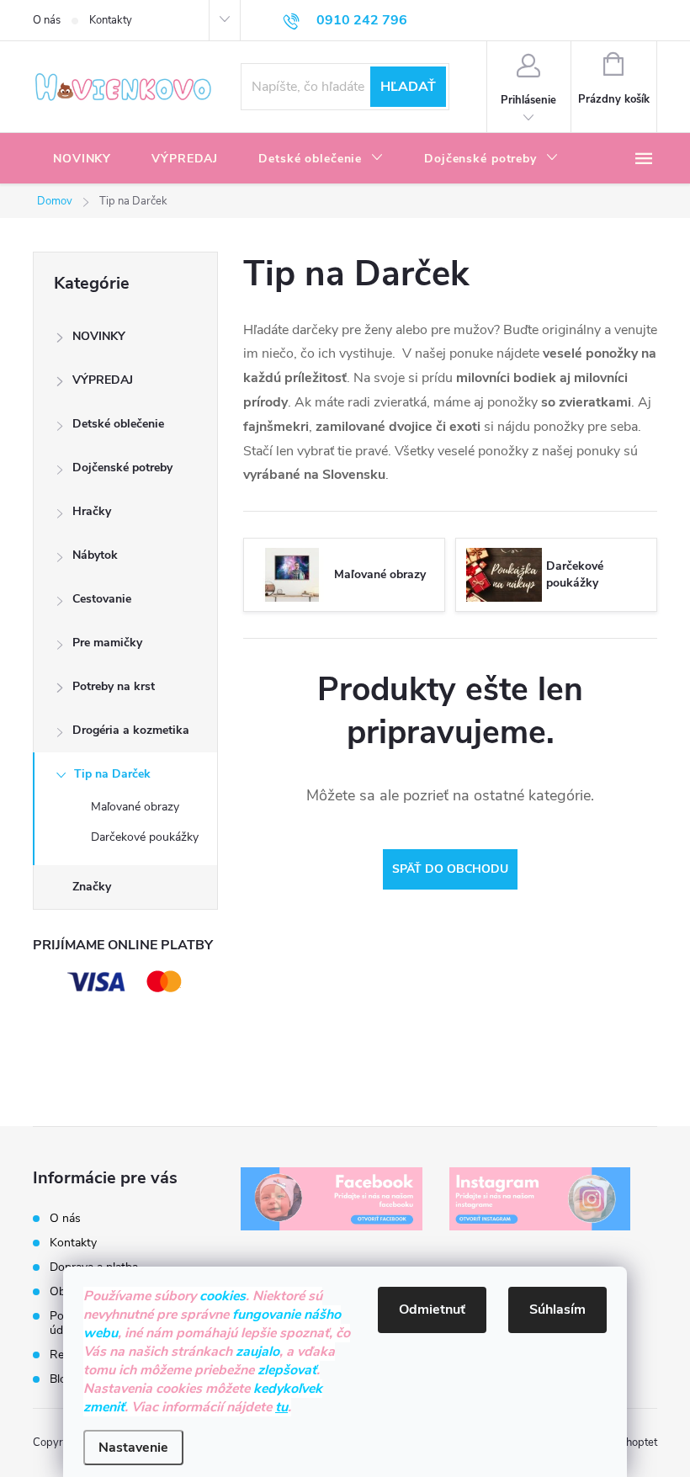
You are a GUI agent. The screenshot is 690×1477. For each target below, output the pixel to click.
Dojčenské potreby (122, 468)
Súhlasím (557, 1309)
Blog (61, 1379)
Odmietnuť (432, 1309)
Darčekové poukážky (145, 837)
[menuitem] (82, 159)
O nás (47, 20)
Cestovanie (101, 599)
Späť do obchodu (450, 869)
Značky (91, 887)
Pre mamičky (107, 643)
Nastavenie (133, 1447)
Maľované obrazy (135, 807)
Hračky (91, 511)
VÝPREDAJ (102, 380)
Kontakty (110, 20)
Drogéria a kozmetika (130, 730)
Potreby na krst (113, 686)
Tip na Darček (112, 774)
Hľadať (408, 86)
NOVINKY (98, 336)
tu (281, 1407)
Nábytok (95, 555)
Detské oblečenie (118, 424)
